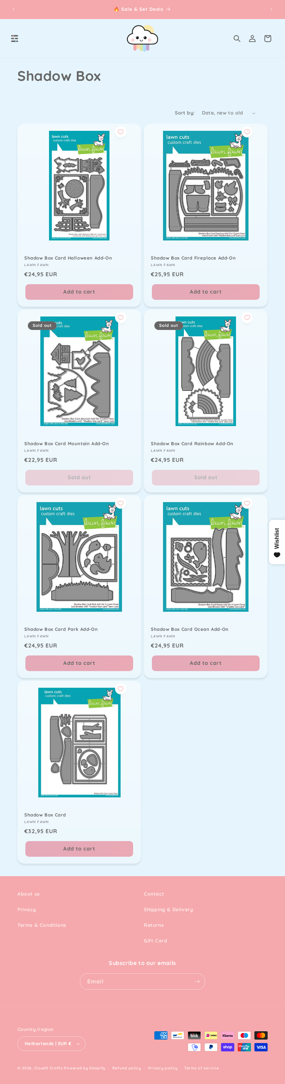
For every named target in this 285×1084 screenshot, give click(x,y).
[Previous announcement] (13, 9)
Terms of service (201, 1068)
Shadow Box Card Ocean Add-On (190, 629)
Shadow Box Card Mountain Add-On (66, 443)
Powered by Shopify (84, 1068)
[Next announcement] (271, 9)
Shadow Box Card (45, 815)
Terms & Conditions (41, 925)
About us (28, 894)
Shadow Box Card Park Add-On (61, 629)
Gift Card (155, 941)
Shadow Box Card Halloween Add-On (68, 258)
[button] (14, 38)
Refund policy (126, 1068)
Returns (154, 925)
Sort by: (185, 113)
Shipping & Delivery (168, 909)
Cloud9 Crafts (48, 1068)
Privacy (26, 909)
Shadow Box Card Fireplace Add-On (193, 258)
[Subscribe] (197, 981)
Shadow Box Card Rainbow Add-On (192, 443)
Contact (154, 894)
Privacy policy (163, 1068)
